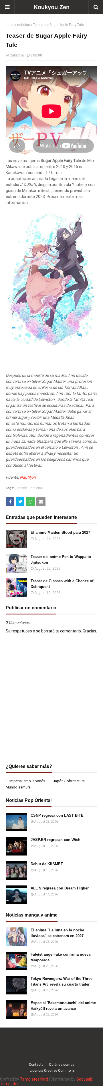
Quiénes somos (61, 1065)
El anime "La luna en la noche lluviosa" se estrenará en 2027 (57, 933)
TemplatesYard (34, 1079)
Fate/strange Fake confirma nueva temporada (60, 957)
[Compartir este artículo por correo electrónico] (40, 501)
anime (22, 488)
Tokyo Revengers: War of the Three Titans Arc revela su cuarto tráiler (61, 981)
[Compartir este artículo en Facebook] (10, 501)
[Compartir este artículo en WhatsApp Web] (30, 501)
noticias (23, 25)
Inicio (10, 25)
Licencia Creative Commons (52, 1071)
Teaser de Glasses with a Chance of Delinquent (62, 584)
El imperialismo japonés (25, 781)
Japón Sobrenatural (69, 781)
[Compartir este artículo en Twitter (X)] (20, 501)
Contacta (36, 1065)
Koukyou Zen (52, 7)
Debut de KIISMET (47, 864)
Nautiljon (28, 477)
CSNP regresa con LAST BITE (57, 815)
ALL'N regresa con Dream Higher (60, 888)
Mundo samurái (18, 787)
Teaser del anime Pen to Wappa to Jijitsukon (61, 560)
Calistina (17, 55)
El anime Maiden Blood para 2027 (60, 532)
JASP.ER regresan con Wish (55, 840)
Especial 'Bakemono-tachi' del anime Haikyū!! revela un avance (63, 1006)
